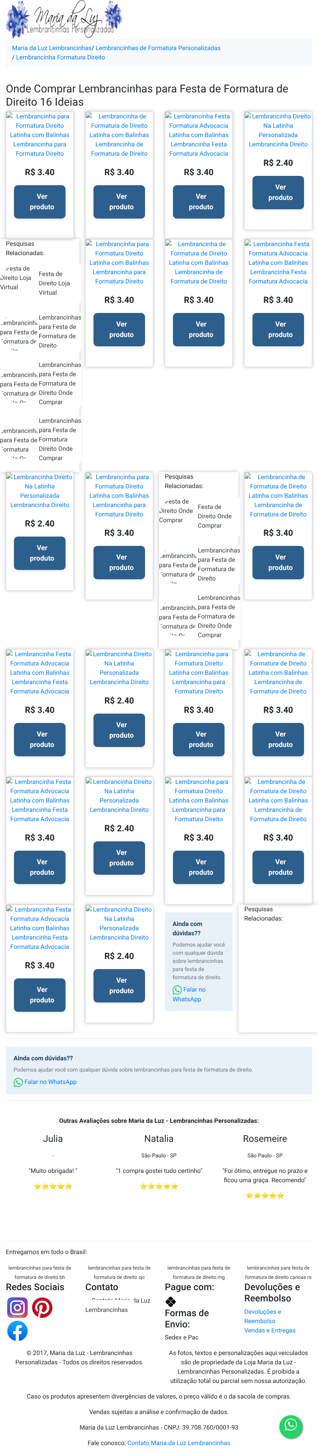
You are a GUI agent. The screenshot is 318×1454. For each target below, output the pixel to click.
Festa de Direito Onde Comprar (215, 516)
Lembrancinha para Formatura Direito (39, 149)
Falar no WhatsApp (189, 994)
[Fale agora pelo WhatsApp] (290, 1426)
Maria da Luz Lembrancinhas (52, 48)
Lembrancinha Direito (278, 144)
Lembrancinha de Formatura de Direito (119, 149)
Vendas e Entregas (270, 1330)
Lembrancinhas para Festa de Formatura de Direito (60, 331)
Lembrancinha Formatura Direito (60, 57)
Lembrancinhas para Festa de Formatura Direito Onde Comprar (60, 439)
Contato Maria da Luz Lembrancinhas (117, 1305)
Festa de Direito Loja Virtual (54, 283)
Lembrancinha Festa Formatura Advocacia (198, 149)
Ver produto (42, 202)
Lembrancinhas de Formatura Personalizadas (158, 48)
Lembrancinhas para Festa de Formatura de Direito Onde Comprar (60, 383)
